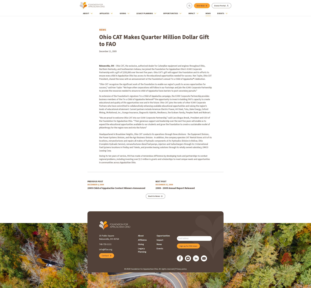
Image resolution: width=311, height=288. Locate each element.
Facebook (180, 258)
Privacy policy (181, 269)
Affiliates (104, 13)
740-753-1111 (105, 244)
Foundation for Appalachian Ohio (92, 5)
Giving (123, 13)
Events (220, 13)
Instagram (188, 258)
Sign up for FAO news (188, 246)
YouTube (204, 258)
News (208, 13)
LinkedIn (196, 258)
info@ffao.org (105, 249)
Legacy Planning (144, 13)
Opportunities (170, 13)
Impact (191, 13)
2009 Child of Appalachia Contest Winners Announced (116, 188)
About (86, 13)
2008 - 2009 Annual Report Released (175, 188)
